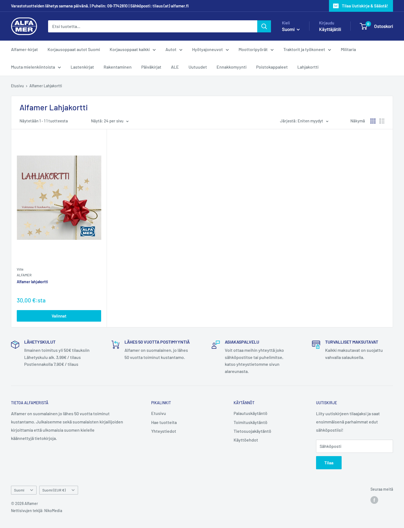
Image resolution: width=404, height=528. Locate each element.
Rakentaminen (118, 66)
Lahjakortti (308, 66)
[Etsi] (264, 26)
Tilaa (328, 462)
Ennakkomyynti (232, 66)
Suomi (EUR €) (54, 490)
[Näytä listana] (382, 121)
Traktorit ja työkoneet (304, 49)
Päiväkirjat (151, 66)
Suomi (19, 490)
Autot (170, 49)
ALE (175, 66)
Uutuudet (198, 66)
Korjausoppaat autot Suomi (74, 49)
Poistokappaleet (272, 66)
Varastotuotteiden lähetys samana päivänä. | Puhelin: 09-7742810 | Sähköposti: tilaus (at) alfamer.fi (100, 5)
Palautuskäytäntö (250, 413)
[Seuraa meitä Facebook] (374, 500)
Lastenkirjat (82, 66)
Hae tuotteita (164, 422)
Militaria (348, 49)
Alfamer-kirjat (24, 49)
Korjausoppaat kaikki (130, 49)
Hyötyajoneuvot (207, 49)
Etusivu (17, 85)
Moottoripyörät (253, 49)
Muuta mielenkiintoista (33, 66)
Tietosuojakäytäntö (252, 431)
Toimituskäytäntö (250, 422)
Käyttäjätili (330, 29)
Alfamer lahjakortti (32, 282)
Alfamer (24, 275)
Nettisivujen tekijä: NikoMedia (36, 510)
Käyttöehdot (246, 439)
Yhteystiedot (163, 431)
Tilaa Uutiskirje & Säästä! (365, 5)
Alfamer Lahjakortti (45, 85)
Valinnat (59, 315)
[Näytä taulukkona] (372, 121)
